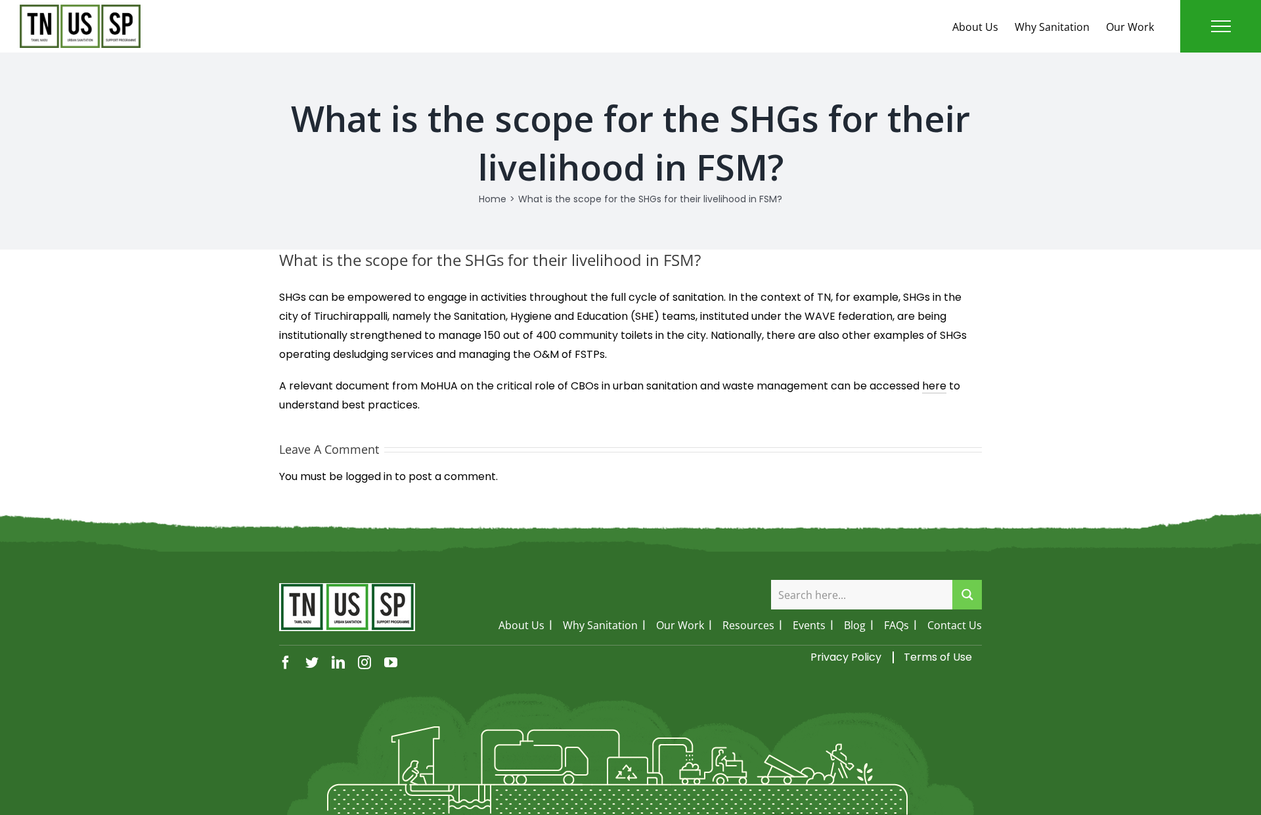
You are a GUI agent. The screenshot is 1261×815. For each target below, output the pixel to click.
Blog (855, 625)
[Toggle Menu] (1221, 26)
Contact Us (954, 625)
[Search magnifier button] (967, 594)
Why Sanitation (1052, 27)
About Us (975, 27)
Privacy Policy (845, 657)
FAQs (896, 625)
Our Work (1130, 27)
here (934, 385)
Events (809, 625)
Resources (748, 625)
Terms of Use (938, 657)
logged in (368, 476)
